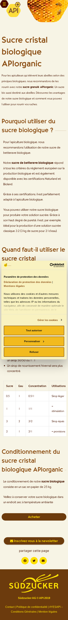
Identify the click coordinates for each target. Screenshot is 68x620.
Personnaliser (32, 341)
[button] (25, 560)
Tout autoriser (34, 330)
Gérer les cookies (47, 319)
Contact (9, 607)
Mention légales (47, 611)
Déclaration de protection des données (27, 281)
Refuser (34, 352)
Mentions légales (14, 285)
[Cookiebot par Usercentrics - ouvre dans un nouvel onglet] (49, 265)
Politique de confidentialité (31, 607)
